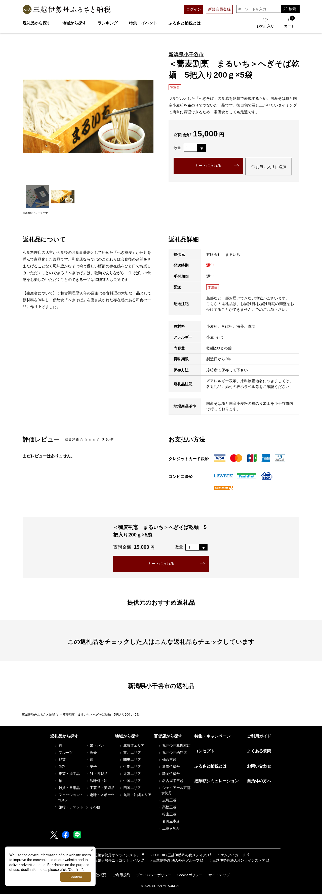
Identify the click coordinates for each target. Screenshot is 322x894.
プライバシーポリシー (153, 875)
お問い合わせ (259, 766)
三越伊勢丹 (170, 828)
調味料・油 (98, 781)
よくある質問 (259, 751)
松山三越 (168, 814)
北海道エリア (133, 745)
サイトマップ (219, 875)
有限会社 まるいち (223, 254)
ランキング (108, 23)
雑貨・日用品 (69, 788)
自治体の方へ (259, 781)
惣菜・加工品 (69, 774)
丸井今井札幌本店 (175, 745)
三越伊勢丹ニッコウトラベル (117, 860)
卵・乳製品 (98, 774)
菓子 (93, 767)
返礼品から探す (37, 23)
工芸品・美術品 (101, 788)
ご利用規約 (121, 875)
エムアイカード (233, 855)
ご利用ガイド (259, 736)
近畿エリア (131, 774)
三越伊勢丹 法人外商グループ (176, 860)
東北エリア (131, 753)
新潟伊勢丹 (170, 767)
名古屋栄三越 (172, 781)
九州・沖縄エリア (136, 795)
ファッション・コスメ (70, 797)
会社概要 (99, 875)
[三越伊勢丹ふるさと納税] (67, 9)
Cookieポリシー (190, 875)
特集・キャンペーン (212, 736)
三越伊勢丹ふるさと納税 (38, 714)
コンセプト (204, 751)
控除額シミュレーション (216, 781)
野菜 (62, 760)
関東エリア (131, 760)
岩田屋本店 (170, 821)
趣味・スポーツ (101, 795)
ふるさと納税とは (185, 23)
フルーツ (65, 753)
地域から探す (74, 23)
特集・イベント (143, 23)
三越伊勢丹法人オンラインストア (239, 860)
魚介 (93, 753)
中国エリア (131, 781)
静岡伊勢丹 (170, 774)
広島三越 (168, 800)
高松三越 (168, 807)
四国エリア (131, 788)
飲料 (62, 767)
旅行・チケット (70, 807)
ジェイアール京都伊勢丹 (175, 790)
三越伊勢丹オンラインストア (117, 855)
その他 (94, 807)
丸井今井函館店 (174, 753)
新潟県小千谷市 (186, 54)
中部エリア (131, 767)
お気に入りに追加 (270, 167)
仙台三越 (168, 760)
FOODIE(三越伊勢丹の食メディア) (180, 855)
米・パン (96, 745)
